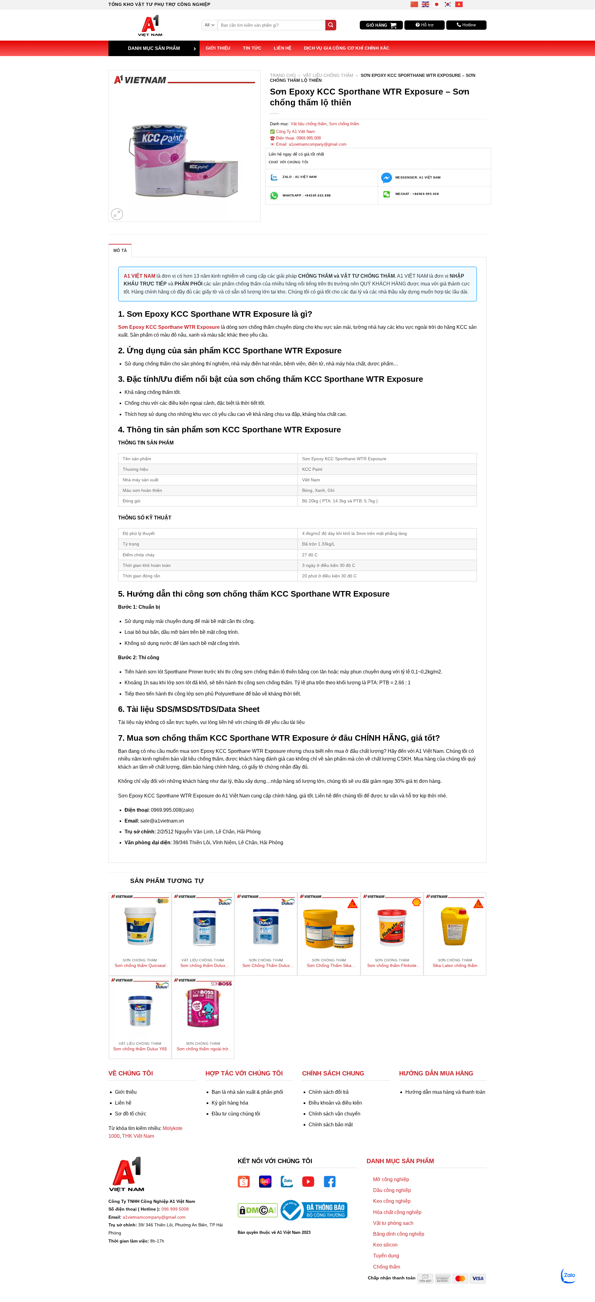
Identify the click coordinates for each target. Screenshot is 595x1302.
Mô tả (120, 250)
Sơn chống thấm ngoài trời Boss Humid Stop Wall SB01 (202, 1049)
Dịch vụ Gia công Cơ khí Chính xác (347, 48)
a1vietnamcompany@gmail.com (154, 1217)
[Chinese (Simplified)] (415, 4)
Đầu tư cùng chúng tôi (236, 1113)
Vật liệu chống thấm (328, 75)
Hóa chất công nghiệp (397, 1212)
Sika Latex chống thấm (455, 965)
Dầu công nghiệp (392, 1190)
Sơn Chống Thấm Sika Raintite (329, 966)
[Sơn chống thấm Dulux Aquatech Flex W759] (203, 924)
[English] (426, 4)
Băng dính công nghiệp (398, 1234)
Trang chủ (283, 75)
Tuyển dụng (386, 1255)
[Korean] (448, 4)
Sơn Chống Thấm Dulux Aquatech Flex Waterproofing (266, 966)
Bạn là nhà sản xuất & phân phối (247, 1092)
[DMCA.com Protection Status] (258, 1209)
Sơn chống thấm (344, 123)
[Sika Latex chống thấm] (455, 924)
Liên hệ (283, 48)
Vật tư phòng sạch (393, 1223)
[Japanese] (437, 4)
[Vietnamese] (459, 4)
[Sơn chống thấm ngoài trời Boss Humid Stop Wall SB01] (203, 1007)
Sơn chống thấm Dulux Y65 (140, 1048)
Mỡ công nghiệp (391, 1179)
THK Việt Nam (138, 1136)
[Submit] (330, 25)
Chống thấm (386, 1266)
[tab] (120, 250)
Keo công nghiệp (392, 1201)
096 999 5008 (175, 1209)
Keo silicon (385, 1244)
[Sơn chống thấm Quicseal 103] (140, 924)
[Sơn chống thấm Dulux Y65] (140, 1007)
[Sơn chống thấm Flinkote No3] (392, 924)
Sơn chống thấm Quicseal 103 (140, 966)
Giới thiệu (218, 48)
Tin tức (252, 48)
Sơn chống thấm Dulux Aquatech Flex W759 (202, 966)
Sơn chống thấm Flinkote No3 (391, 966)
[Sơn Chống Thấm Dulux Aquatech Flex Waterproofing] (266, 924)
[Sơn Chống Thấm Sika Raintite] (329, 924)
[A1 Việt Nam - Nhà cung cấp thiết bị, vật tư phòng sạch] (150, 25)
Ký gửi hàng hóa (230, 1103)
